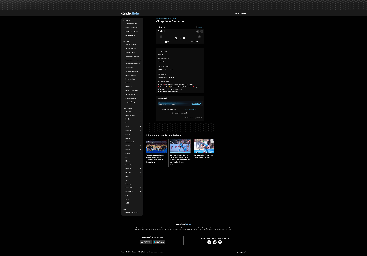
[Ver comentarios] (201, 31)
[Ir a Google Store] (158, 242)
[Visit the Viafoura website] (198, 118)
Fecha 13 (200, 27)
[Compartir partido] (197, 31)
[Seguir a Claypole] (161, 36)
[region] (180, 114)
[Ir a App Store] (145, 242)
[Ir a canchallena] (130, 13)
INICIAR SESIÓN (240, 13)
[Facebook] (220, 242)
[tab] (169, 109)
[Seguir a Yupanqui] (199, 36)
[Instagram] (215, 242)
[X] (209, 242)
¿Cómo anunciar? (240, 252)
